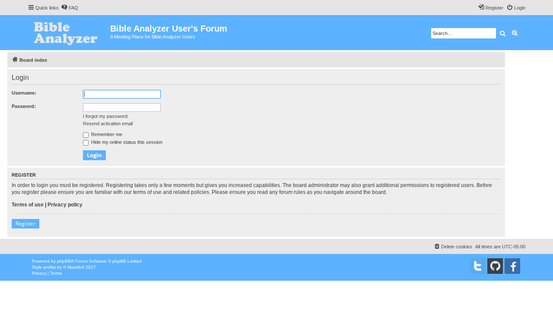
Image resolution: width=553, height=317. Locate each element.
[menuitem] (69, 8)
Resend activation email (108, 123)
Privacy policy (65, 205)
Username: (24, 92)
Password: (24, 106)
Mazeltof (75, 267)
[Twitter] (478, 266)
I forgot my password (105, 116)
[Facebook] (512, 266)
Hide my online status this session (126, 142)
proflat (49, 267)
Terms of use (28, 205)
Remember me (106, 134)
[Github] (495, 266)
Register (25, 223)
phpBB (64, 261)
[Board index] (69, 32)
